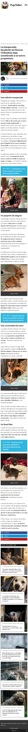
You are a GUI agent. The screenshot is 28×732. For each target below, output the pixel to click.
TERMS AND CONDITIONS (7, 723)
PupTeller (16, 5)
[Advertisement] (14, 26)
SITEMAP (24, 723)
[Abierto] (26, 5)
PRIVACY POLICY (17, 723)
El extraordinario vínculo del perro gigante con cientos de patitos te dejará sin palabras (14, 171)
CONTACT (3, 725)
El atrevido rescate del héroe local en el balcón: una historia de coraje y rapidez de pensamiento (13, 318)
